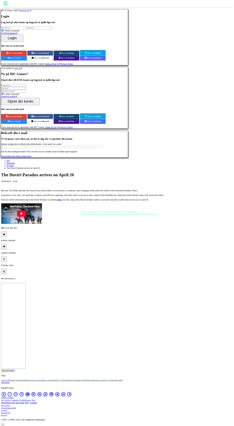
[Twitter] (9, 394)
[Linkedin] (63, 394)
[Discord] (51, 394)
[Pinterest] (21, 394)
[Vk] (39, 394)
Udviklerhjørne (25, 400)
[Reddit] (57, 394)
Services (8, 400)
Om (2, 400)
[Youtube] (27, 394)
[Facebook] (3, 394)
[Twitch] (33, 394)
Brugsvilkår (5, 405)
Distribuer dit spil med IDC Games (19, 402)
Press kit (4, 415)
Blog (33, 400)
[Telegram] (69, 394)
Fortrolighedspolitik (8, 408)
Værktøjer (15, 400)
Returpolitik (5, 413)
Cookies (4, 410)
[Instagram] (15, 394)
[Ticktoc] (45, 394)
